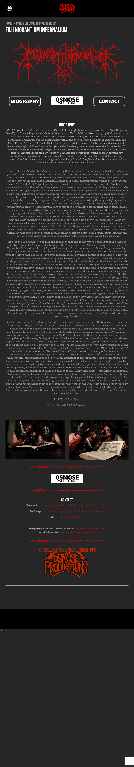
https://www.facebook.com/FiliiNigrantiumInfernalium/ (73, 505)
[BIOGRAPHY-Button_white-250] (24, 101)
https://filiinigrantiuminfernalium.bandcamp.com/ (73, 511)
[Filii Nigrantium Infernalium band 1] (35, 439)
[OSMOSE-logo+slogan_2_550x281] (67, 563)
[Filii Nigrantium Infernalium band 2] (99, 440)
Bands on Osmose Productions (36, 23)
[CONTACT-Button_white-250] (109, 101)
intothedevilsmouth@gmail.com (77, 532)
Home (9, 23)
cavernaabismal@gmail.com (89, 529)
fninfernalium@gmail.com (71, 517)
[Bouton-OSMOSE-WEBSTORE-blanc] (67, 100)
